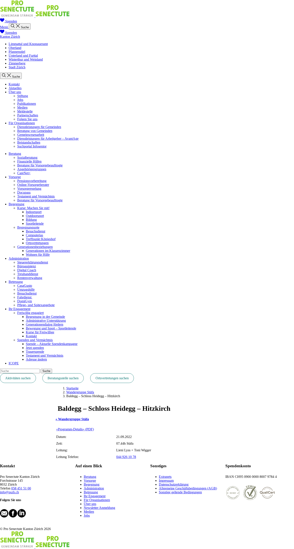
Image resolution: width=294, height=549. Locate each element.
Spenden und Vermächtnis (35, 340)
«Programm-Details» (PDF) (75, 429)
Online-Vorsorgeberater (33, 185)
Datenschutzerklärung (174, 484)
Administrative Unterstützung (46, 320)
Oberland (15, 48)
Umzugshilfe (26, 289)
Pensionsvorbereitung (31, 181)
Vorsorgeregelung (29, 188)
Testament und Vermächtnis (36, 196)
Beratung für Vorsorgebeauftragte (40, 165)
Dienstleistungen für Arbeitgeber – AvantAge (48, 138)
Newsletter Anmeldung (99, 508)
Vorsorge (15, 177)
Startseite (72, 388)
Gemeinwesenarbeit (30, 134)
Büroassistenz (26, 266)
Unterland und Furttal (23, 55)
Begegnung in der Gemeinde (45, 316)
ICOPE (14, 363)
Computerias (34, 235)
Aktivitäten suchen (18, 378)
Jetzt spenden (35, 348)
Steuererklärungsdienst (32, 262)
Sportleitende (35, 223)
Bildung (31, 219)
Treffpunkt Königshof (41, 239)
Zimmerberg (17, 63)
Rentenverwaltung (29, 278)
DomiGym (24, 301)
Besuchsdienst (35, 231)
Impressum (166, 480)
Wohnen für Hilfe (38, 254)
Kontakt (14, 84)
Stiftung (22, 96)
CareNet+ (24, 173)
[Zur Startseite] (35, 16)
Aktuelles (15, 88)
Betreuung (16, 282)
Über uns (15, 92)
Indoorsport (34, 212)
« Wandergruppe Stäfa (72, 419)
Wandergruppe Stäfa (80, 392)
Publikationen (26, 103)
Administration (19, 258)
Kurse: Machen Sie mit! (33, 208)
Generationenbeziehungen (35, 247)
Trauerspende (35, 351)
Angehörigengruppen (31, 169)
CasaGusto (24, 285)
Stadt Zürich (17, 67)
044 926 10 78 (126, 457)
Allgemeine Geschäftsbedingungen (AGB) (188, 488)
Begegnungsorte (28, 227)
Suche (46, 371)
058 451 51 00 (21, 488)
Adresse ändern (36, 359)
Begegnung (16, 204)
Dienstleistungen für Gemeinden (39, 127)
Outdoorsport (35, 216)
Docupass (24, 192)
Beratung (15, 153)
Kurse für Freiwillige (40, 332)
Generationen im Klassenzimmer (48, 251)
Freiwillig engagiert (30, 313)
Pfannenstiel (17, 51)
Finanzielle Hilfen (29, 161)
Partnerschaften (27, 115)
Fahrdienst (24, 297)
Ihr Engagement (19, 309)
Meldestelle (25, 111)
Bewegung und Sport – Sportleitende (51, 328)
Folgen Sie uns (27, 119)
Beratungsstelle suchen (63, 378)
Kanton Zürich (10, 36)
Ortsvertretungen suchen (112, 378)
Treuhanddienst (27, 274)
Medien (22, 107)
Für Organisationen (22, 123)
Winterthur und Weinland (26, 59)
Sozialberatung (27, 157)
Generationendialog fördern (44, 324)
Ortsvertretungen (37, 243)
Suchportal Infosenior (31, 146)
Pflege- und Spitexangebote (36, 305)
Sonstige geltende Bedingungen (180, 492)
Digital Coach (26, 270)
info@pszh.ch (9, 492)
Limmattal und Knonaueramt (28, 44)
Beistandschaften (28, 142)
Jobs (20, 100)
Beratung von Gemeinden (34, 131)
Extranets (165, 476)
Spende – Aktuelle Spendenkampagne (51, 344)
